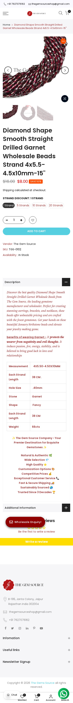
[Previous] (8, 70)
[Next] (65, 70)
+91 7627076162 (16, 3)
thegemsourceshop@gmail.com (51, 3)
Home (6, 24)
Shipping (8, 190)
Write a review (36, 542)
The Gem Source (24, 244)
